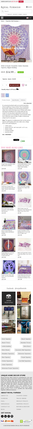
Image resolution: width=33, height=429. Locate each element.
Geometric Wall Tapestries (23, 350)
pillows (30, 385)
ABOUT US (4, 395)
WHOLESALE (5, 404)
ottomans (7, 388)
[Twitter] (5, 416)
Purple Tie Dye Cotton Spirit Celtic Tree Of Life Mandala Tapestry (8, 276)
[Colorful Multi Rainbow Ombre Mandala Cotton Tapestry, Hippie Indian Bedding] (24, 156)
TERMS (18, 409)
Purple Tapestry (26, 357)
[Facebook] (2, 416)
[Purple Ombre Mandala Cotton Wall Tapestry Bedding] (8, 156)
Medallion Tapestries (8, 353)
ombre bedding (6, 346)
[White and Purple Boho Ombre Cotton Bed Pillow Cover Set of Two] (24, 245)
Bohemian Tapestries (24, 353)
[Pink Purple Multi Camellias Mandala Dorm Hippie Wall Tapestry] (24, 178)
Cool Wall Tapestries (25, 361)
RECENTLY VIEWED (17, 14)
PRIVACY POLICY (22, 401)
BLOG (3, 409)
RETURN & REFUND (23, 406)
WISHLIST (10, 14)
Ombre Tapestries (7, 361)
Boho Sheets (5, 350)
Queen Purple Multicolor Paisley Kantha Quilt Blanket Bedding (8, 232)
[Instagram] (12, 416)
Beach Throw (6, 342)
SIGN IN (25, 14)
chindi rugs (18, 385)
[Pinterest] (8, 416)
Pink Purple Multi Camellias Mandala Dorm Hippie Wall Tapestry (24, 188)
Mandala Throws (26, 342)
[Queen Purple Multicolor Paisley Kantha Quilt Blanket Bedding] (8, 223)
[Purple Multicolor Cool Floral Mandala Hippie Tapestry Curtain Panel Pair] (8, 245)
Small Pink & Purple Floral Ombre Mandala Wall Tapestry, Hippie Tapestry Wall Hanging (8, 188)
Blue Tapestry (6, 357)
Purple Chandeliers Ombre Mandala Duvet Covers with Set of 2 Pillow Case (24, 232)
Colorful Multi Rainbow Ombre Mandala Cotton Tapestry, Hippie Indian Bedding (24, 165)
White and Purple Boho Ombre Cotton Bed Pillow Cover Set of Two (24, 254)
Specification (15, 100)
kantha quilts (24, 387)
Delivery (23, 100)
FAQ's (3, 401)
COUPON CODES (21, 395)
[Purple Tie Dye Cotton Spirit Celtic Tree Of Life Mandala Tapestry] (8, 267)
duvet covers (13, 388)
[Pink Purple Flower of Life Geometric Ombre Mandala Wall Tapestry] (8, 201)
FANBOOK (4, 398)
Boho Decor (27, 346)
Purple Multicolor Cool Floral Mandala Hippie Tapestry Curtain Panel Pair (8, 254)
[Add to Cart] (14, 85)
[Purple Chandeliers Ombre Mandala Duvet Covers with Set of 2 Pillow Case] (24, 223)
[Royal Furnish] (10, 7)
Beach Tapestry (26, 339)
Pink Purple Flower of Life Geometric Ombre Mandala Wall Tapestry (8, 210)
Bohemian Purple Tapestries (10, 368)
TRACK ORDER (21, 398)
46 (26, 85)
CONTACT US (5, 406)
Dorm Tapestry (6, 339)
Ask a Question (28, 103)
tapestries (3, 387)
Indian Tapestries (7, 364)
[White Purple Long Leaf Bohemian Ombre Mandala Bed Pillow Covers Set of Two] (24, 201)
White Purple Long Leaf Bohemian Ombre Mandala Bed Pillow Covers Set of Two (25, 210)
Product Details (6, 100)
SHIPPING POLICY (22, 404)
